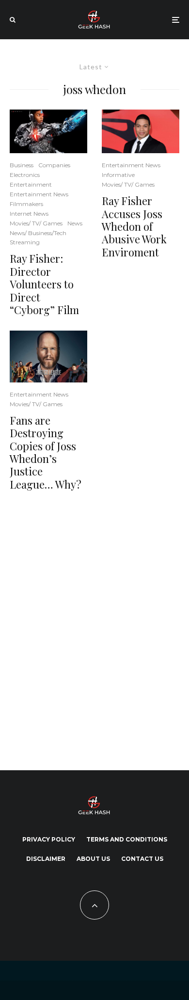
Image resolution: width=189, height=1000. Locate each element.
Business (21, 165)
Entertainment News (39, 194)
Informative (118, 174)
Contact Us (142, 858)
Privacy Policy (48, 839)
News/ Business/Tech (38, 233)
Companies (54, 165)
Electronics (25, 174)
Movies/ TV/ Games (36, 223)
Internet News (29, 213)
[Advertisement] (94, 628)
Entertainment (31, 184)
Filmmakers (26, 203)
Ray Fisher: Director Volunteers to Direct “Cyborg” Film (44, 284)
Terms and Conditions (126, 839)
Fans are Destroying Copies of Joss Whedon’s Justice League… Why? (45, 452)
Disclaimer (45, 858)
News (74, 223)
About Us (93, 858)
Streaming (25, 242)
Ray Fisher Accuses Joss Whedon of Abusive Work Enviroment (134, 226)
